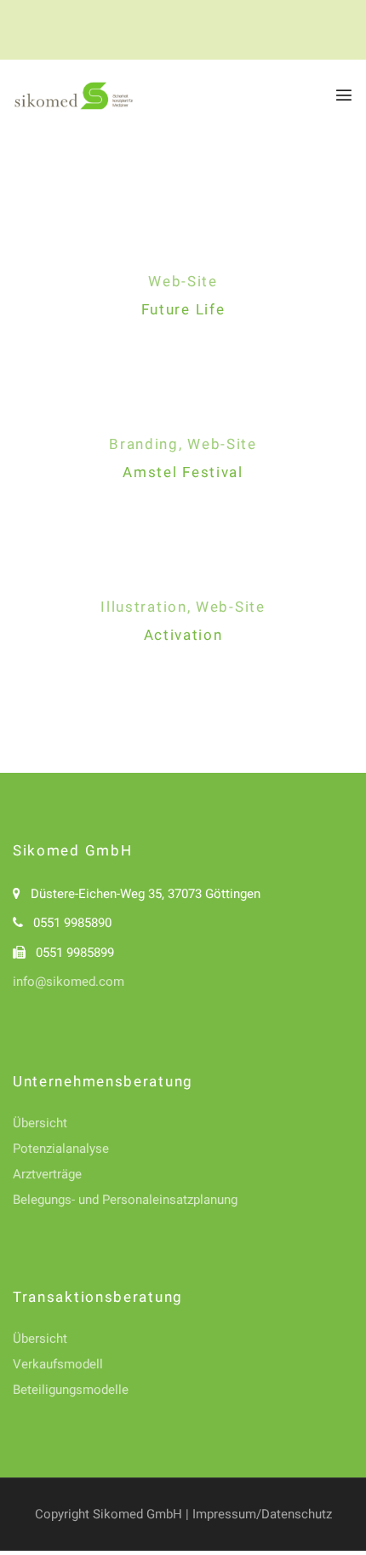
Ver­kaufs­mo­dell (58, 1364)
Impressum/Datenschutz (260, 1514)
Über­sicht (40, 1123)
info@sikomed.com (68, 981)
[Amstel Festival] (183, 413)
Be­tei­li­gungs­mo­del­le (71, 1389)
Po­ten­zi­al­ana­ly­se (61, 1148)
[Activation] (183, 576)
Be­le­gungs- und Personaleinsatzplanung (125, 1199)
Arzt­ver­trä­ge (47, 1174)
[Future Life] (183, 251)
